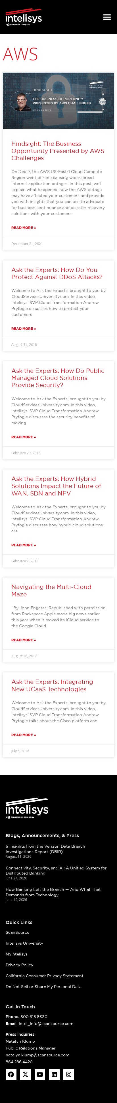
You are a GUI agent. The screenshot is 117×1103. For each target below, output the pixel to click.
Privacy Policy (19, 964)
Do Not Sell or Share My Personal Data (44, 986)
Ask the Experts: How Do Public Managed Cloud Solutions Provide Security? (58, 378)
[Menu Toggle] (107, 17)
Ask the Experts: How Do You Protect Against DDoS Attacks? (57, 273)
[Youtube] (40, 1074)
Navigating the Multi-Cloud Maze (51, 590)
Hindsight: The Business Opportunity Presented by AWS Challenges (57, 151)
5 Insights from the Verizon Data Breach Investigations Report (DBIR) (45, 849)
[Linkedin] (54, 1074)
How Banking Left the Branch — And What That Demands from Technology (53, 892)
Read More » (23, 227)
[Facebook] (11, 1074)
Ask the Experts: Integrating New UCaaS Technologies (52, 685)
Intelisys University (24, 943)
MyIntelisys (17, 954)
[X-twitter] (25, 1074)
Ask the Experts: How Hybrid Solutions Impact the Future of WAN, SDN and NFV (56, 486)
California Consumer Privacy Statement (44, 975)
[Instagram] (68, 1074)
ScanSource (17, 932)
